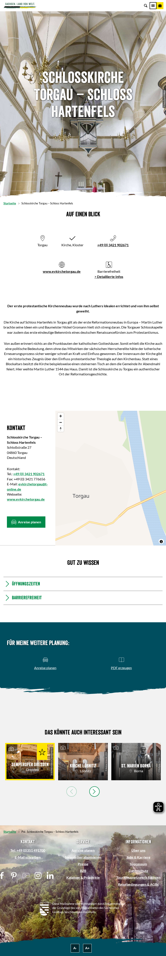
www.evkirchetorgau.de (62, 271)
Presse (83, 864)
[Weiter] (94, 791)
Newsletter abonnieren (83, 857)
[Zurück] (71, 791)
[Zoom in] (60, 416)
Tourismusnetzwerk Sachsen (138, 877)
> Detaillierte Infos (108, 277)
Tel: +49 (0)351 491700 (27, 850)
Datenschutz (138, 871)
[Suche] (145, 5)
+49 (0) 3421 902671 (113, 245)
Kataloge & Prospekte (83, 877)
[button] (26, 522)
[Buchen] (159, 5)
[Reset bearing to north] (60, 428)
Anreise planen (83, 850)
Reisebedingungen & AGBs (138, 884)
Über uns (138, 850)
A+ (87, 948)
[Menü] (153, 5)
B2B (83, 871)
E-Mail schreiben (28, 857)
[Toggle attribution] (161, 541)
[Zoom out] (60, 422)
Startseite (9, 203)
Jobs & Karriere (138, 857)
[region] (110, 478)
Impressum (138, 864)
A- (75, 948)
